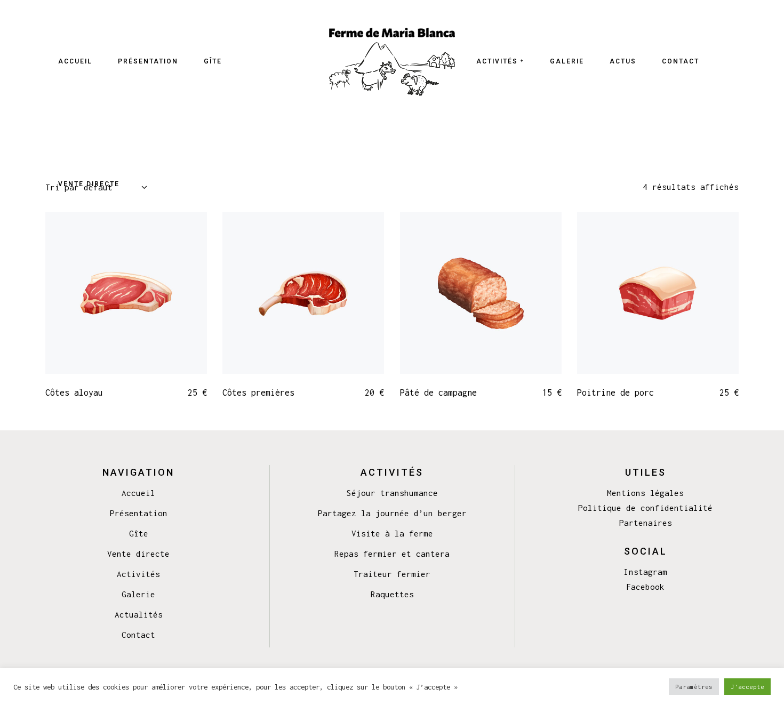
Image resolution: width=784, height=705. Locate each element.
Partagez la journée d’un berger (392, 513)
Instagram (645, 571)
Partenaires (645, 522)
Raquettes (392, 594)
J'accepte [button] (747, 686)
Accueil (138, 493)
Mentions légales (645, 493)
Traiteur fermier (392, 574)
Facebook (645, 586)
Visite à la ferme (392, 533)
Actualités (139, 614)
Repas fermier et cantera (392, 553)
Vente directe (138, 553)
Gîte (138, 533)
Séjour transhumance (392, 493)
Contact (138, 634)
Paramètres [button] (694, 686)
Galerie (138, 594)
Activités (138, 574)
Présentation (138, 513)
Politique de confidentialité (645, 507)
